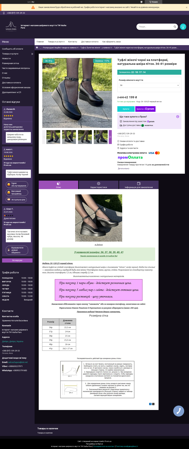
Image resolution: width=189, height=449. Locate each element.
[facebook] (150, 404)
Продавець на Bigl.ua (94, 444)
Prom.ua (108, 441)
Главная (40, 42)
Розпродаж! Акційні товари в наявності (60, 48)
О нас (4, 73)
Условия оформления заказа (16, 87)
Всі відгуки (17, 260)
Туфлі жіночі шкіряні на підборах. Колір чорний (17, 173)
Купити (126, 109)
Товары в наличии (45, 433)
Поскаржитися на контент (104, 446)
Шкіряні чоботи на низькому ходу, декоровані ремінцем (17, 137)
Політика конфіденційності (127, 446)
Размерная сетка (10, 63)
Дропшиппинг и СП (11, 92)
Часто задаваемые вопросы (16, 68)
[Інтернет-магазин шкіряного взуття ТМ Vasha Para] (11, 26)
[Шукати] (175, 27)
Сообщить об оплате (12, 49)
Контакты (72, 42)
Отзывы (6, 77)
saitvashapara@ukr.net (18, 362)
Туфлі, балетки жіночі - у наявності (96, 48)
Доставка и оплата (89, 42)
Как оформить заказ (112, 42)
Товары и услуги (55, 42)
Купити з (140, 109)
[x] (153, 404)
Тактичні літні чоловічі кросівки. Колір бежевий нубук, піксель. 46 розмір (18, 235)
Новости (6, 58)
